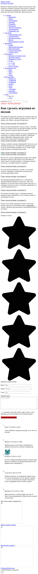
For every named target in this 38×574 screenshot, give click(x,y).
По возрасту (9, 54)
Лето (10, 73)
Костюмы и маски (15, 38)
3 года (11, 61)
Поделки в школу (14, 57)
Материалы (8, 43)
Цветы (11, 19)
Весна (11, 71)
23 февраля (12, 82)
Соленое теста (13, 52)
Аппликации (13, 20)
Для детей (8, 33)
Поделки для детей (7, 3)
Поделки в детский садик (17, 56)
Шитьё (11, 40)
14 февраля (12, 80)
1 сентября (12, 89)
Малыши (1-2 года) (15, 59)
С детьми (8, 15)
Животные (12, 17)
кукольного (30, 205)
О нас (10, 98)
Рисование (12, 26)
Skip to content (5, 1)
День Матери (13, 93)
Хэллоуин (12, 91)
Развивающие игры (15, 34)
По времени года (10, 68)
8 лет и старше (13, 66)
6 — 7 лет (12, 64)
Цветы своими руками (8, 525)
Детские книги (14, 36)
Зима (10, 70)
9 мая (10, 87)
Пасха (11, 86)
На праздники (9, 77)
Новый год (12, 78)
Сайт (2, 392)
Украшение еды (14, 31)
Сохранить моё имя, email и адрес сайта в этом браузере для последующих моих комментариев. (17, 413)
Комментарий (5, 396)
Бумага (11, 45)
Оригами (12, 22)
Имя (3, 385)
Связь (6, 94)
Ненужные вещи (14, 49)
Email (3, 389)
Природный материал (16, 47)
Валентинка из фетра (8, 545)
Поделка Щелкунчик (8, 568)
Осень (11, 75)
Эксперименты (14, 29)
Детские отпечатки (15, 27)
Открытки (12, 24)
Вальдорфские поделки (16, 42)
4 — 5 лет (12, 63)
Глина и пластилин (15, 50)
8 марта (11, 84)
